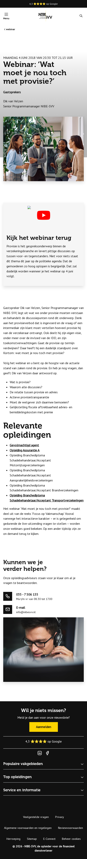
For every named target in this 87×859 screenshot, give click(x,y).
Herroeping (13, 839)
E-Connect (49, 839)
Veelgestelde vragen (36, 817)
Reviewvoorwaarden (70, 828)
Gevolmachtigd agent (24, 445)
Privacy (59, 817)
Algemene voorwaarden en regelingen (28, 828)
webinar (10, 29)
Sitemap (32, 839)
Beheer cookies (71, 839)
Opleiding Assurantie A (24, 450)
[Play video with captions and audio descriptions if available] (43, 215)
